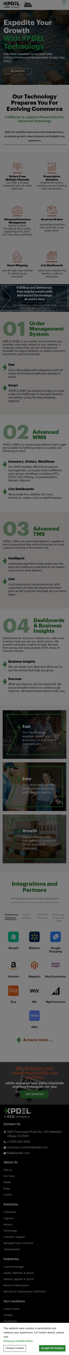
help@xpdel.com (18, 1153)
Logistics (9, 1218)
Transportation (12, 1249)
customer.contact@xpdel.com (27, 1147)
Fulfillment (10, 1212)
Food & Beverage (14, 1267)
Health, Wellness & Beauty (19, 1273)
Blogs (7, 1188)
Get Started (18, 71)
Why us (8, 1170)
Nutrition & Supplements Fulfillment (25, 1291)
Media (7, 1182)
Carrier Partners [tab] (26, 916)
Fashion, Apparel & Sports (19, 1279)
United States (11, 1309)
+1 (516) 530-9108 (18, 1141)
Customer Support (14, 1237)
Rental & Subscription (16, 1285)
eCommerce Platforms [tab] (10, 916)
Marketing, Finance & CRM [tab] (59, 918)
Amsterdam (10, 1321)
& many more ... (38, 1040)
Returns (8, 1224)
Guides (8, 1195)
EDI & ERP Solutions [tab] (42, 916)
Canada (8, 1315)
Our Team (9, 1176)
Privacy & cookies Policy (18, 1341)
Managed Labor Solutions (18, 1243)
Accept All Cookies (52, 1348)
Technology (10, 1231)
